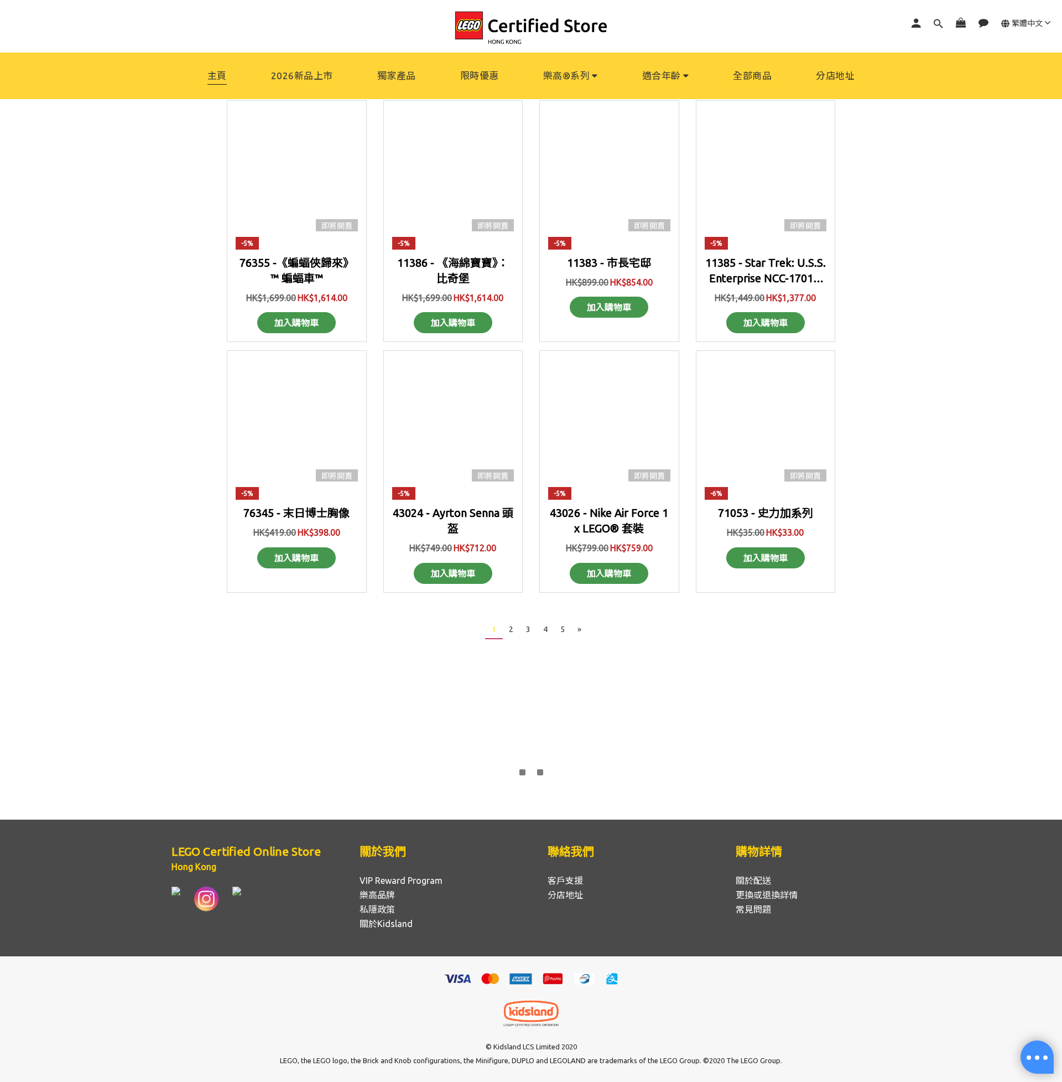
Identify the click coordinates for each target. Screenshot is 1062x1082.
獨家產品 (396, 75)
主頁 (217, 75)
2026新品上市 (302, 75)
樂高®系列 (566, 75)
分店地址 (835, 75)
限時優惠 (479, 75)
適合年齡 (661, 75)
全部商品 (752, 75)
